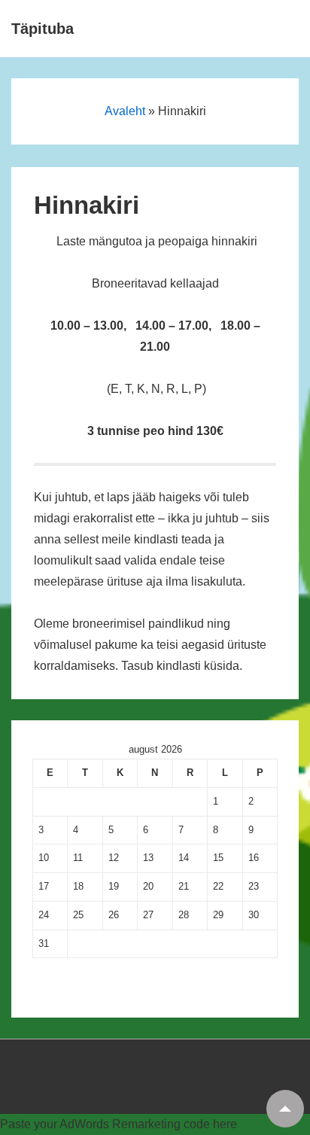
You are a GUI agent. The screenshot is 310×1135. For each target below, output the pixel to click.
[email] (20, 1078)
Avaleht (125, 111)
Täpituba (42, 28)
